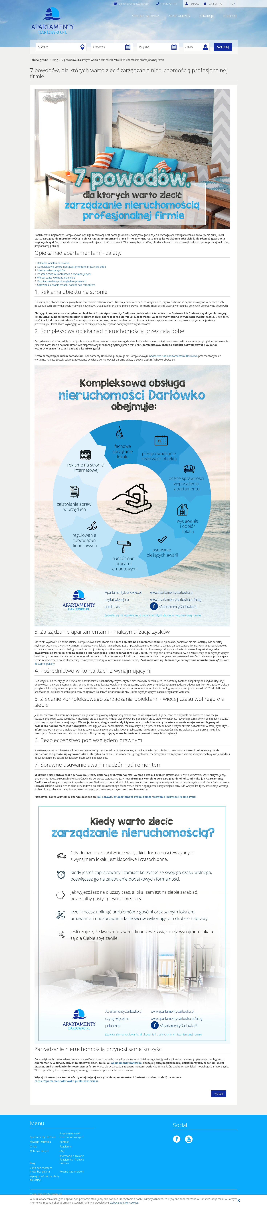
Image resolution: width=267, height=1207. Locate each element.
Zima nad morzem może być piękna (41, 1169)
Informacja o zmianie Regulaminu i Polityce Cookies (72, 1159)
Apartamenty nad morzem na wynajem (72, 1135)
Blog (32, 1163)
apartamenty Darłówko (126, 1063)
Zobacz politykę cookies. (124, 1202)
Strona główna (145, 16)
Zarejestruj (216, 3)
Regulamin (66, 1146)
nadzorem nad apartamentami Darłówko (173, 356)
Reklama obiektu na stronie (53, 263)
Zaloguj (195, 3)
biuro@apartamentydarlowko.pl (134, 3)
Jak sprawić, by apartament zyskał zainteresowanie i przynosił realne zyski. (146, 797)
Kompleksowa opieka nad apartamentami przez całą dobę (71, 266)
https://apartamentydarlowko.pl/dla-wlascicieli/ (66, 1081)
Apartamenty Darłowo (43, 1137)
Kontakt (230, 16)
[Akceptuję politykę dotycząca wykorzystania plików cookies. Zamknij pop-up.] (239, 1199)
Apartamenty (179, 16)
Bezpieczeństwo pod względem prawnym (61, 281)
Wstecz (219, 1093)
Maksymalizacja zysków (51, 270)
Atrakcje (206, 16)
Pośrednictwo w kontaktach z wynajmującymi (64, 274)
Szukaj (223, 47)
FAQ (62, 1151)
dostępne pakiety (45, 663)
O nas (33, 1146)
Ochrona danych (39, 1151)
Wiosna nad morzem (72, 1171)
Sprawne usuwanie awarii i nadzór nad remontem (66, 285)
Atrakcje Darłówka (40, 1141)
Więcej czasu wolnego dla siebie (56, 277)
